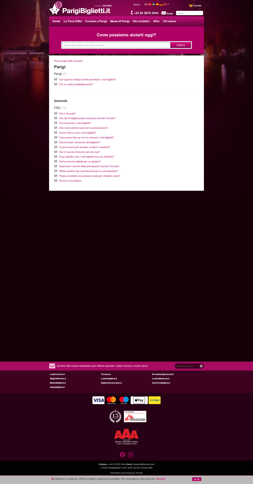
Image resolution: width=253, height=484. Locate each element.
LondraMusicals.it (161, 378)
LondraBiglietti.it (109, 378)
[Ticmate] (103, 5)
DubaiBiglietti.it (57, 387)
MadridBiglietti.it (58, 382)
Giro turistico (141, 21)
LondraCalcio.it (57, 374)
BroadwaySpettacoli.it (163, 374)
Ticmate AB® (146, 467)
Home (56, 21)
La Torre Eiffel (73, 21)
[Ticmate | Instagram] (130, 454)
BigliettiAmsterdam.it (111, 382)
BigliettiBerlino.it (58, 378)
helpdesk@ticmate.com (144, 464)
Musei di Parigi (119, 21)
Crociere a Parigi (96, 21)
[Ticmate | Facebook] (122, 454)
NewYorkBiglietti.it (161, 382)
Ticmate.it (106, 374)
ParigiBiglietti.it (115, 467)
